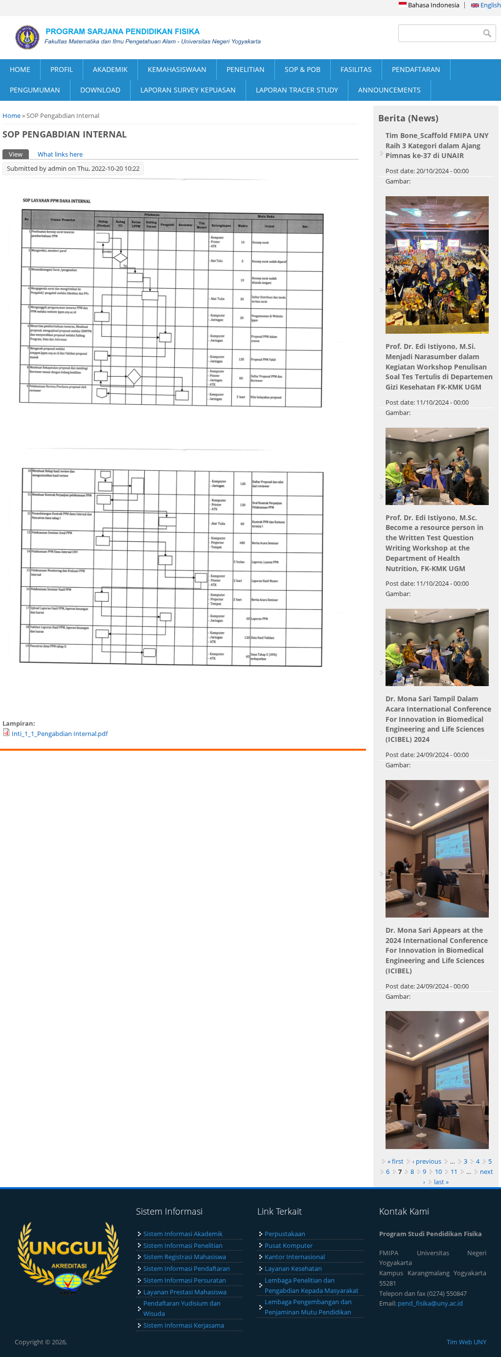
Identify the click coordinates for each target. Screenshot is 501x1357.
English (490, 4)
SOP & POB (302, 69)
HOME (20, 69)
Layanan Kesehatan (293, 1268)
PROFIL (61, 69)
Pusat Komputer (289, 1245)
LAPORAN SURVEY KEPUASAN (188, 89)
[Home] (125, 37)
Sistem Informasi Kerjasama (183, 1325)
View (19, 154)
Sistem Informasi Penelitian (183, 1245)
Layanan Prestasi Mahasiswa (185, 1292)
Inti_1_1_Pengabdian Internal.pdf (60, 733)
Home (11, 115)
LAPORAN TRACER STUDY (297, 89)
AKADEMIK (110, 69)
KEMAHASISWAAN (177, 69)
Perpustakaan (285, 1233)
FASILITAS (356, 69)
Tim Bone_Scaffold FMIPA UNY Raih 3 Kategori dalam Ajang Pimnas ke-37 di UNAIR (437, 146)
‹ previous (426, 1161)
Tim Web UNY (466, 1341)
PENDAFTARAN (416, 69)
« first (395, 1161)
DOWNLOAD (100, 89)
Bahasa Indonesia (433, 4)
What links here (60, 154)
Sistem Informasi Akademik (183, 1233)
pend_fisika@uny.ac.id (430, 1303)
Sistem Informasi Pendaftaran (186, 1268)
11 (454, 1171)
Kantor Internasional (295, 1256)
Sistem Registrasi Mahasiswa (184, 1256)
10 (438, 1171)
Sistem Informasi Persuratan (184, 1280)
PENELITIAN (246, 69)
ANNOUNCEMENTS (389, 89)
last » (441, 1181)
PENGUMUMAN (35, 89)
